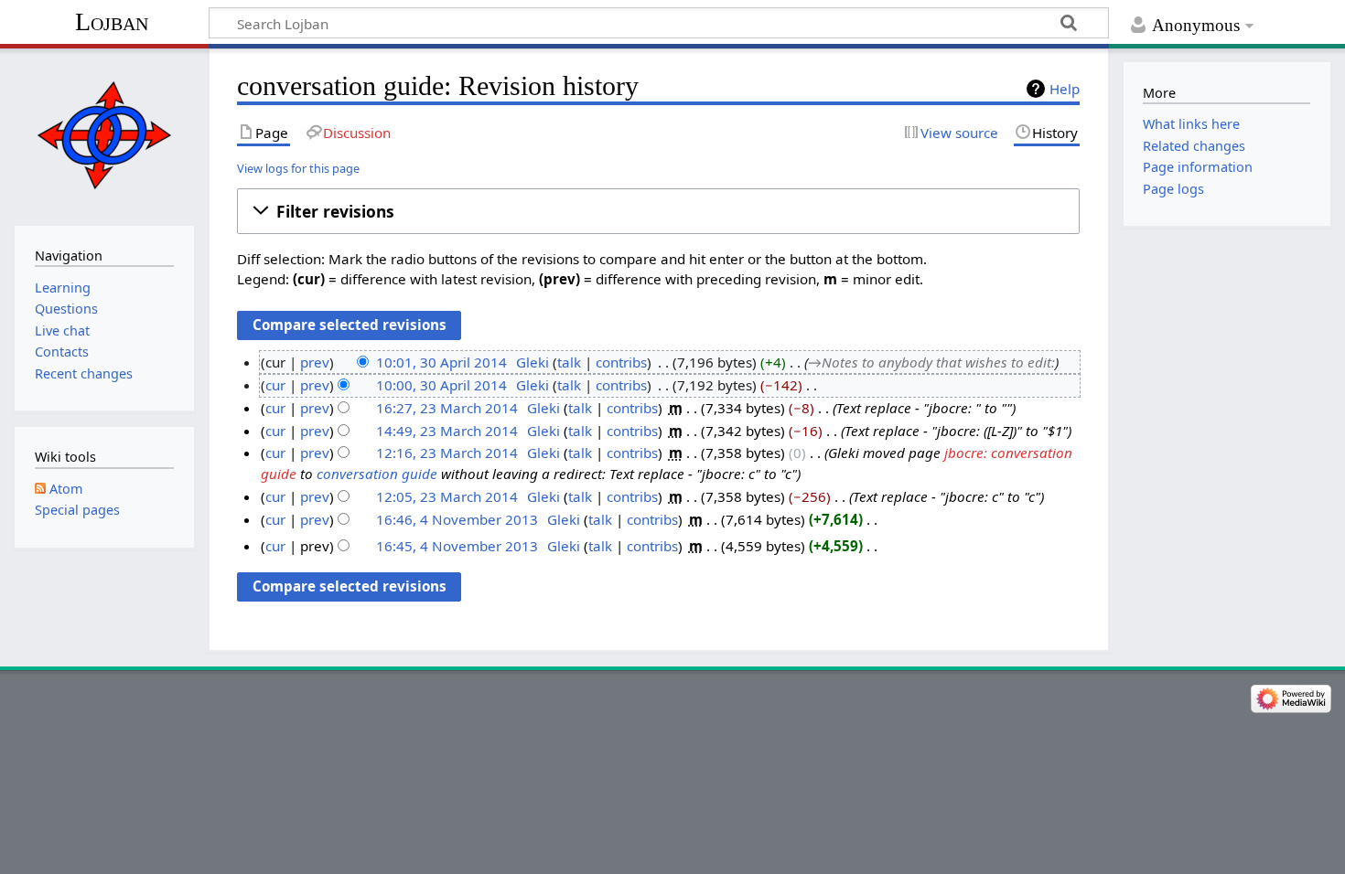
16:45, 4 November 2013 (457, 546)
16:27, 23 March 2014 (447, 408)
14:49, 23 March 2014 (447, 430)
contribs (621, 362)
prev (314, 362)
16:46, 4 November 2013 (457, 519)
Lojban (111, 21)
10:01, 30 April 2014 (441, 362)
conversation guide (377, 473)
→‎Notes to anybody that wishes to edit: (931, 362)
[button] (658, 211)
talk (569, 362)
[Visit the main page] (103, 135)
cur (275, 385)
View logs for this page (298, 168)
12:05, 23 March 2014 (447, 496)
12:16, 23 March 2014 (447, 452)
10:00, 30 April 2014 (441, 385)
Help (1064, 89)
